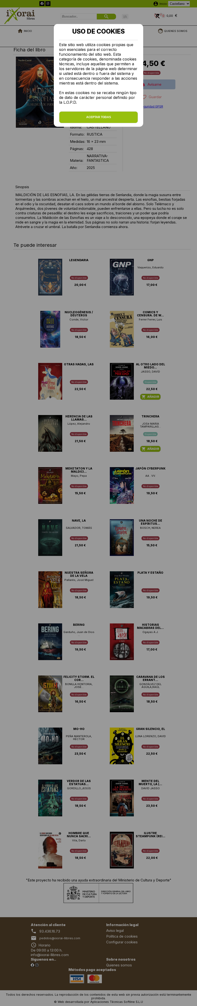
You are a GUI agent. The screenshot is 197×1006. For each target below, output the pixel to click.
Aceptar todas (98, 117)
